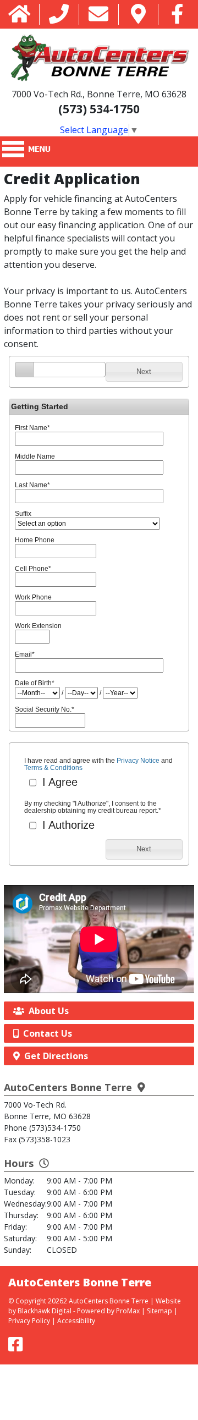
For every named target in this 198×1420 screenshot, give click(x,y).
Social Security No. (44, 709)
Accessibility (76, 1320)
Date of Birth (34, 683)
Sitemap (159, 1311)
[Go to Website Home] (19, 14)
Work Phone (33, 597)
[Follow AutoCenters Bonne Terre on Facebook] (177, 14)
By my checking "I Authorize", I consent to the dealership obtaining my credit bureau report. (92, 807)
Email (25, 654)
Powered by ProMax (108, 1311)
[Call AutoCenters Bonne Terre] (59, 14)
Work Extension (38, 626)
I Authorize (67, 825)
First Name (32, 428)
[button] (144, 372)
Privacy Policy (29, 1320)
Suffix (23, 514)
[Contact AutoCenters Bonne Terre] (98, 14)
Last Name (32, 485)
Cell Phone (33, 569)
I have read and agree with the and (98, 764)
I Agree (58, 782)
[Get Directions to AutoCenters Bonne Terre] (138, 14)
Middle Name (35, 456)
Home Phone (34, 540)
